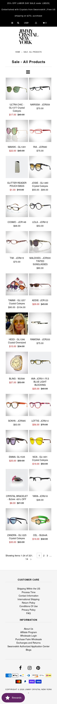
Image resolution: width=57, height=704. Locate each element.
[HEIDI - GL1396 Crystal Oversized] (17, 323)
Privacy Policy (28, 609)
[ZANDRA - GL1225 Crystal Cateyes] (17, 519)
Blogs (28, 649)
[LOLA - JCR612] (40, 206)
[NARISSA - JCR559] (40, 89)
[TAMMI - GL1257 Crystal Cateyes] (17, 284)
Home (17, 52)
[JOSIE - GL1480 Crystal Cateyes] (40, 167)
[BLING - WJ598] (17, 363)
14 (26, 558)
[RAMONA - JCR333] (40, 323)
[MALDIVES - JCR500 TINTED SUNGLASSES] (40, 242)
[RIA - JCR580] (40, 131)
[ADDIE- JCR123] (40, 284)
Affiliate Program (28, 632)
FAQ (28, 613)
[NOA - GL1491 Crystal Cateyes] (40, 441)
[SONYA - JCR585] (17, 405)
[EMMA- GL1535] (17, 441)
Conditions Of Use (28, 606)
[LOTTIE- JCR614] (40, 405)
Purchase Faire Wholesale (28, 639)
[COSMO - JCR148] (17, 206)
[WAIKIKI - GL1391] (17, 131)
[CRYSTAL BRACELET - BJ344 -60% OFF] (17, 480)
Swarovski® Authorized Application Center (28, 646)
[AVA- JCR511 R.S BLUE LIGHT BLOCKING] (40, 363)
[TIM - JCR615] (17, 242)
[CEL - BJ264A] (40, 519)
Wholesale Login (28, 635)
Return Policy (28, 602)
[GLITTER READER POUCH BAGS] (17, 167)
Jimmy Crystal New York (38, 689)
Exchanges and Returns (28, 642)
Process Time (28, 592)
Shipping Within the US (28, 588)
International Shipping (28, 599)
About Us (28, 628)
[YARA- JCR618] (40, 480)
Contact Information (28, 595)
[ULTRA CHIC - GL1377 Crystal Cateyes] (17, 89)
